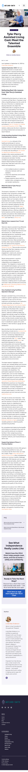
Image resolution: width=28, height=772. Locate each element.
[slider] (10, 574)
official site (18, 217)
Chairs (6, 736)
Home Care (7, 740)
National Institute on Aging (9, 420)
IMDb (3, 217)
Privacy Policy (5, 763)
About (3, 719)
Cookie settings (5, 759)
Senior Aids (7, 747)
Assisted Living (14, 30)
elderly (21, 206)
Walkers (6, 749)
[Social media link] (2, 707)
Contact (3, 724)
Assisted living (6, 141)
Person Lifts (7, 745)
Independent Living (9, 741)
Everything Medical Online (18, 284)
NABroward (7, 284)
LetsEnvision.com (6, 394)
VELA (15, 338)
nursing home (22, 331)
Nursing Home (8, 743)
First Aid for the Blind (8, 286)
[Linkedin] (7, 678)
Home (3, 717)
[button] (19, 6)
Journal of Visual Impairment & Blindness (13, 381)
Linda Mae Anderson (15, 55)
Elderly (6, 738)
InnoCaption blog (6, 509)
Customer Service (6, 722)
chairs (19, 340)
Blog (3, 720)
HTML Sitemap (5, 761)
